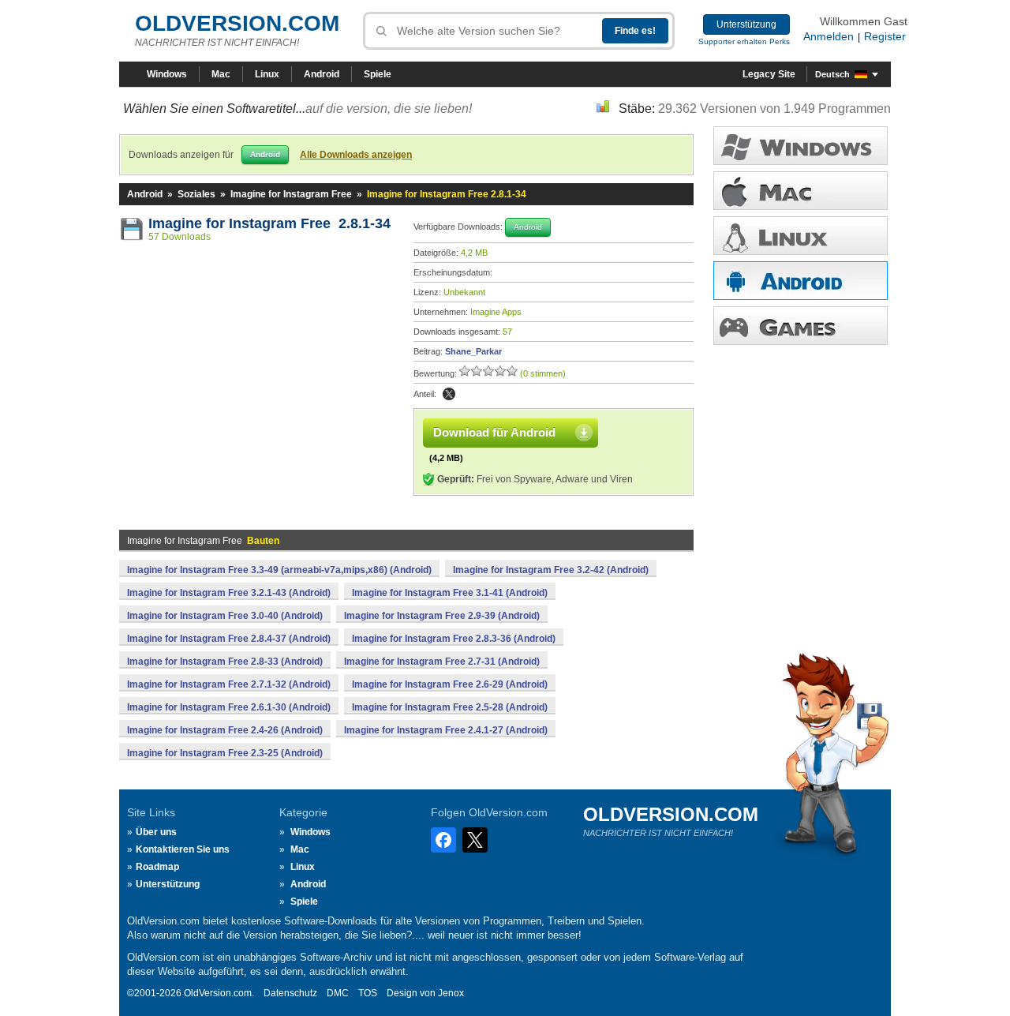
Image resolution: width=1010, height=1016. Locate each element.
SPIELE (800, 325)
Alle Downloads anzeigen (356, 154)
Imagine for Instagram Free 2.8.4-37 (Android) (229, 638)
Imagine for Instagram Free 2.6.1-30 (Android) (229, 707)
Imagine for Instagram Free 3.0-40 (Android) (225, 615)
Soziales (196, 194)
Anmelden (828, 36)
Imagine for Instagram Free (291, 194)
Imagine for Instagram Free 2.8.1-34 (269, 223)
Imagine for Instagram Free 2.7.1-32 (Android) (229, 684)
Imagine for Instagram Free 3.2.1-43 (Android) (229, 592)
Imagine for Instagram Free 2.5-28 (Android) (450, 707)
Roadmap (157, 866)
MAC (800, 190)
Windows (167, 74)
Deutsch (832, 74)
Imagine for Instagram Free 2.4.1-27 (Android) (446, 730)
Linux (267, 74)
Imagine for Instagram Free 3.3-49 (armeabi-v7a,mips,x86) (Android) (279, 569)
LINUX (800, 235)
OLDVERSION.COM (237, 23)
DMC (338, 993)
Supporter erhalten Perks (744, 41)
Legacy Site (769, 74)
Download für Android (494, 432)
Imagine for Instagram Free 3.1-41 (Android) (450, 592)
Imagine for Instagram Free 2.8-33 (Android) (225, 661)
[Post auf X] (449, 394)
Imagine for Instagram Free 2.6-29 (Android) (450, 684)
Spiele (377, 74)
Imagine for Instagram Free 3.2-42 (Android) (551, 569)
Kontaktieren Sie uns (183, 849)
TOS (367, 993)
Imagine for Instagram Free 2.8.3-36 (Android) (454, 638)
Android (321, 74)
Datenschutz (290, 993)
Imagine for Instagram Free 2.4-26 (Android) (225, 730)
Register (885, 36)
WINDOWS (800, 145)
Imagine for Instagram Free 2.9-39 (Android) (442, 615)
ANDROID (800, 280)
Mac (220, 74)
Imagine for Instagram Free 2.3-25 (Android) (225, 753)
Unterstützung (746, 24)
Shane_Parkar (473, 351)
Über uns (156, 832)
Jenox (451, 993)
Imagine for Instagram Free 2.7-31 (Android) (442, 661)
